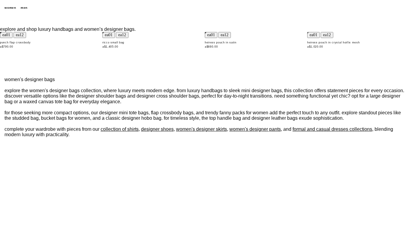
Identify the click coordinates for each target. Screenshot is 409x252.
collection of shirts (120, 129)
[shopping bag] (402, 8)
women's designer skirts (201, 129)
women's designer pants (255, 129)
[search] (370, 8)
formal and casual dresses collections (332, 129)
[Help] (381, 8)
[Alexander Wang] (204, 8)
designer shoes (157, 129)
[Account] (391, 8)
